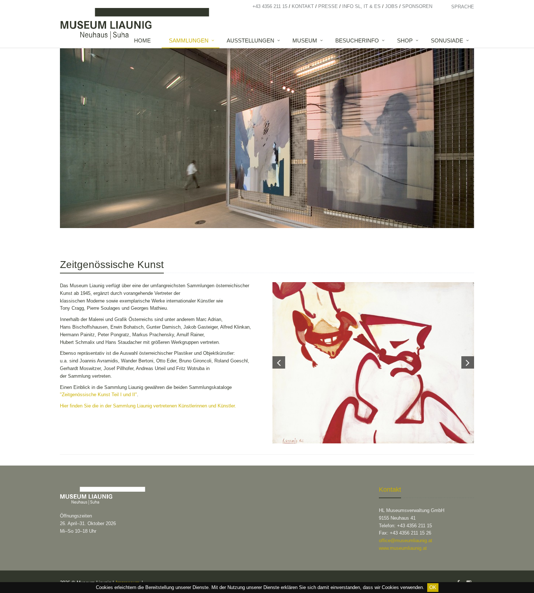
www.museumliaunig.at (403, 548)
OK (432, 587)
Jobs (391, 6)
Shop (405, 40)
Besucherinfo (357, 40)
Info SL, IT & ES (361, 6)
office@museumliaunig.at (405, 540)
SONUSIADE (447, 40)
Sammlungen (189, 40)
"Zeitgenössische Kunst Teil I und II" (98, 394)
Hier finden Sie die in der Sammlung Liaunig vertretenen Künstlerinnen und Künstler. (149, 406)
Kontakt (303, 6)
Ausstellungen (250, 40)
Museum (304, 40)
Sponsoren (417, 6)
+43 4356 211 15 (269, 6)
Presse (328, 6)
